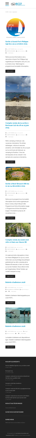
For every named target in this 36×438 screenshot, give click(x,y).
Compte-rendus (11, 134)
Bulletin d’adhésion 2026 (15, 282)
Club (26, 331)
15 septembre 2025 (12, 49)
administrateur (21, 134)
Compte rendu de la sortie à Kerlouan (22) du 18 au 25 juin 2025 (17, 125)
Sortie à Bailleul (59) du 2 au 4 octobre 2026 (17, 365)
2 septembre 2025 (11, 331)
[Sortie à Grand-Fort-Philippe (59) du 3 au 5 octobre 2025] (18, 28)
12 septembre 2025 (12, 191)
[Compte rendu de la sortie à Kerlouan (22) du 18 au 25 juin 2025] (18, 98)
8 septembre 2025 (11, 247)
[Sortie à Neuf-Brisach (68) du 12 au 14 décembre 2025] (18, 174)
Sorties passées (11, 193)
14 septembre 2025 (12, 132)
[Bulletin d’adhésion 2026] (18, 315)
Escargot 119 (9, 370)
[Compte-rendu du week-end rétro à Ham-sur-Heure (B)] (18, 230)
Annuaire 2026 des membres (13, 383)
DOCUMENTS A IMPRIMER (13, 289)
